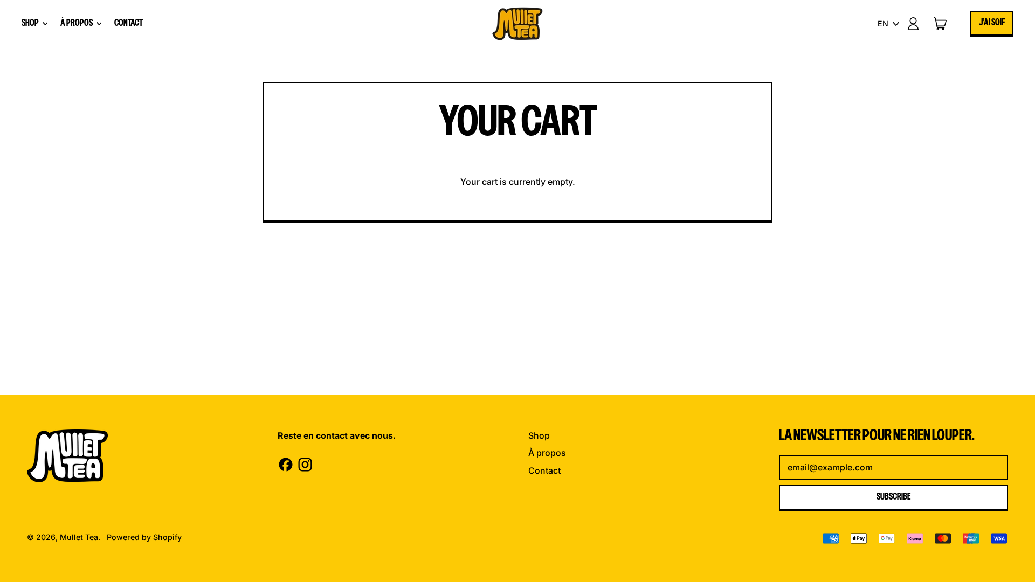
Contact (128, 23)
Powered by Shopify (144, 537)
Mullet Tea (79, 537)
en (883, 23)
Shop (539, 435)
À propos (547, 452)
